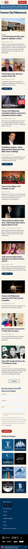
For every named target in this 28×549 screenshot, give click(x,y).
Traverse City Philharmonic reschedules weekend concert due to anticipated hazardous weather (14, 113)
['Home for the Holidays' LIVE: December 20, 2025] (13, 177)
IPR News (4, 34)
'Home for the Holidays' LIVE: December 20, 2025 (11, 187)
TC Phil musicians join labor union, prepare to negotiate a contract (13, 37)
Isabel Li (3, 154)
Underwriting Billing (8, 518)
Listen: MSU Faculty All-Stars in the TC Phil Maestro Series (13, 362)
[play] (2, 547)
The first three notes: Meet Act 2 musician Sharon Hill (12, 75)
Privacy (5, 525)
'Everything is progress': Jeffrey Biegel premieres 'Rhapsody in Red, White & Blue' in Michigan (13, 149)
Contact (5, 511)
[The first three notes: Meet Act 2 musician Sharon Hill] (13, 64)
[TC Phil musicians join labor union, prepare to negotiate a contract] (13, 24)
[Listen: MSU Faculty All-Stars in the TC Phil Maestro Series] (13, 352)
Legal (4, 521)
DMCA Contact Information (9, 528)
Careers (5, 515)
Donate (23, 2)
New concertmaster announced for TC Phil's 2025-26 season (13, 330)
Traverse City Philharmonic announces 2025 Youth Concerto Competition (12, 298)
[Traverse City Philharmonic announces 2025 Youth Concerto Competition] (13, 286)
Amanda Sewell (5, 79)
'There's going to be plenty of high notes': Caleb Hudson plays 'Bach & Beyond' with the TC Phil (13, 222)
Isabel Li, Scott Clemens (7, 228)
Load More (14, 381)
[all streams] (26, 547)
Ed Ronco (4, 41)
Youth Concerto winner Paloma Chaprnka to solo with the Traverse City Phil (13, 259)
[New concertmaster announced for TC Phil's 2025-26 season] (13, 319)
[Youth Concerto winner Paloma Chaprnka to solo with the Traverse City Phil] (13, 247)
